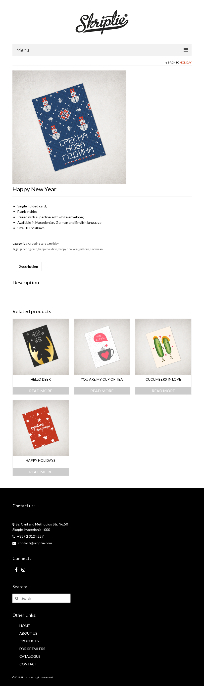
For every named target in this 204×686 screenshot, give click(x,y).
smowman (96, 249)
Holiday (186, 62)
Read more (40, 390)
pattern (84, 249)
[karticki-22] (69, 127)
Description (28, 266)
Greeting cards (38, 243)
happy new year (68, 249)
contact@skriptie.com (34, 543)
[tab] (28, 266)
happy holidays (47, 249)
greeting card (28, 249)
